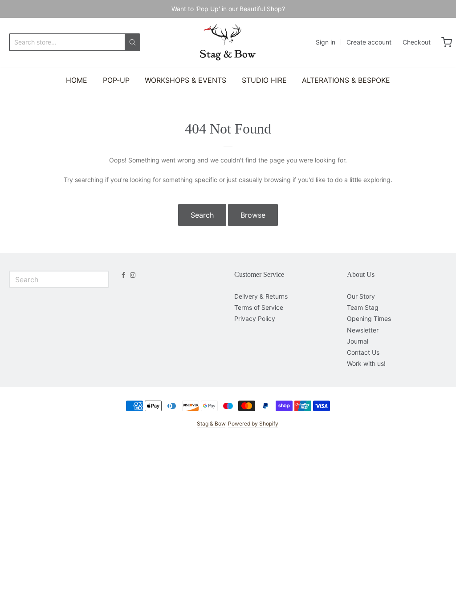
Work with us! (366, 363)
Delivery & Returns (261, 296)
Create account (368, 42)
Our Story (361, 296)
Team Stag (363, 307)
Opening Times (369, 318)
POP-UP (116, 80)
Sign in (325, 42)
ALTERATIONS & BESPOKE (346, 80)
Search (202, 215)
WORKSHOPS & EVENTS (185, 80)
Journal (357, 341)
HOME (76, 80)
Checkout (417, 42)
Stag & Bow (211, 423)
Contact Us (363, 352)
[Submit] (132, 42)
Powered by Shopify (253, 423)
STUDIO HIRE (264, 80)
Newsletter (363, 330)
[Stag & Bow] (227, 42)
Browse (252, 215)
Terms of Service (258, 307)
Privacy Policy (254, 318)
